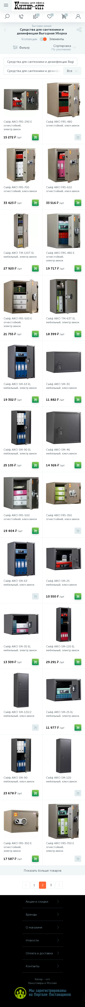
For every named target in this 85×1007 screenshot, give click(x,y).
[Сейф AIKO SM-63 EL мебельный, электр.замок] (21, 362)
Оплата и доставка (39, 953)
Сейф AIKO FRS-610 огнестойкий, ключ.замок (62, 189)
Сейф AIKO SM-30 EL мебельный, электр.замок (20, 648)
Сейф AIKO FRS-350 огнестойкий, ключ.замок (62, 517)
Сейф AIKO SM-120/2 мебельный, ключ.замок (19, 714)
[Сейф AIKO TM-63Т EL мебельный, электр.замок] (63, 296)
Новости (32, 940)
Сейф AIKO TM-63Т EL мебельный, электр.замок (62, 320)
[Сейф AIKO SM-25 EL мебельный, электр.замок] (63, 690)
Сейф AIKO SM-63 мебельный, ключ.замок (19, 582)
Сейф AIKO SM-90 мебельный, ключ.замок (19, 779)
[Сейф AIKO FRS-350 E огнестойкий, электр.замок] (21, 821)
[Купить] (35, 137)
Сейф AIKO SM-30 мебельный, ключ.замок (61, 386)
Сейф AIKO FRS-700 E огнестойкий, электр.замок (60, 847)
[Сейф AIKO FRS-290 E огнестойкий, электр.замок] (21, 99)
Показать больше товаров (42, 870)
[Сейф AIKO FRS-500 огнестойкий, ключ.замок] (21, 493)
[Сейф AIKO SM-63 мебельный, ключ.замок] (21, 559)
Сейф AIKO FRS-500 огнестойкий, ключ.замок (20, 517)
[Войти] (78, 16)
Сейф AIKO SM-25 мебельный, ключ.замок (61, 582)
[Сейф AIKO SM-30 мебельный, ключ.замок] (63, 362)
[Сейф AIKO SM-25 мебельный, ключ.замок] (63, 559)
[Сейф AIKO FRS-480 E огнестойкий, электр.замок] (63, 231)
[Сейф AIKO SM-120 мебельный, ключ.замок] (63, 755)
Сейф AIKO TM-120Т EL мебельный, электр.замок (20, 254)
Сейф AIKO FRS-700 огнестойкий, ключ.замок (20, 189)
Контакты (32, 966)
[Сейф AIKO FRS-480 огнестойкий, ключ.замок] (63, 99)
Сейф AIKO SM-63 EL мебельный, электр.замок (20, 386)
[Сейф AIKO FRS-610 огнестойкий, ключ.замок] (63, 165)
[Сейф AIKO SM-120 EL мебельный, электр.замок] (63, 624)
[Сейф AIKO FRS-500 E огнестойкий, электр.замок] (21, 296)
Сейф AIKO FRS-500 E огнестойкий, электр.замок (18, 322)
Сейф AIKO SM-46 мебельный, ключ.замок (61, 451)
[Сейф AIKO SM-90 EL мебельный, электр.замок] (21, 427)
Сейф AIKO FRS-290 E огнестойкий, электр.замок (18, 125)
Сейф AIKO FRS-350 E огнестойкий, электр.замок (18, 847)
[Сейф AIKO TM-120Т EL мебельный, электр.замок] (21, 231)
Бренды (31, 914)
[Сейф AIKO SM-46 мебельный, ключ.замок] (63, 427)
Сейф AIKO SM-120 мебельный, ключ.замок (61, 779)
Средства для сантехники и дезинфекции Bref (40, 71)
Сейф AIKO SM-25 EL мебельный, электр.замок (62, 714)
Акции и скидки (37, 901)
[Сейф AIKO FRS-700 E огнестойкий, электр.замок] (63, 821)
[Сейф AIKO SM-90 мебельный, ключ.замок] (21, 755)
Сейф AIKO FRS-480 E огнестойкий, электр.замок (60, 256)
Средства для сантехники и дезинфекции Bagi (40, 62)
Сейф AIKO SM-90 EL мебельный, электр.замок (20, 451)
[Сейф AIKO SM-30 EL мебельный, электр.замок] (21, 624)
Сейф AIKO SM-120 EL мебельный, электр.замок (62, 648)
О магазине (34, 927)
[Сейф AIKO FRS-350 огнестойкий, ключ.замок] (63, 493)
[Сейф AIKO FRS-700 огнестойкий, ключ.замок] (21, 165)
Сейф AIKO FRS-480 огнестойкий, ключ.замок (62, 123)
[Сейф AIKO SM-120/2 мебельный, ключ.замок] (21, 690)
